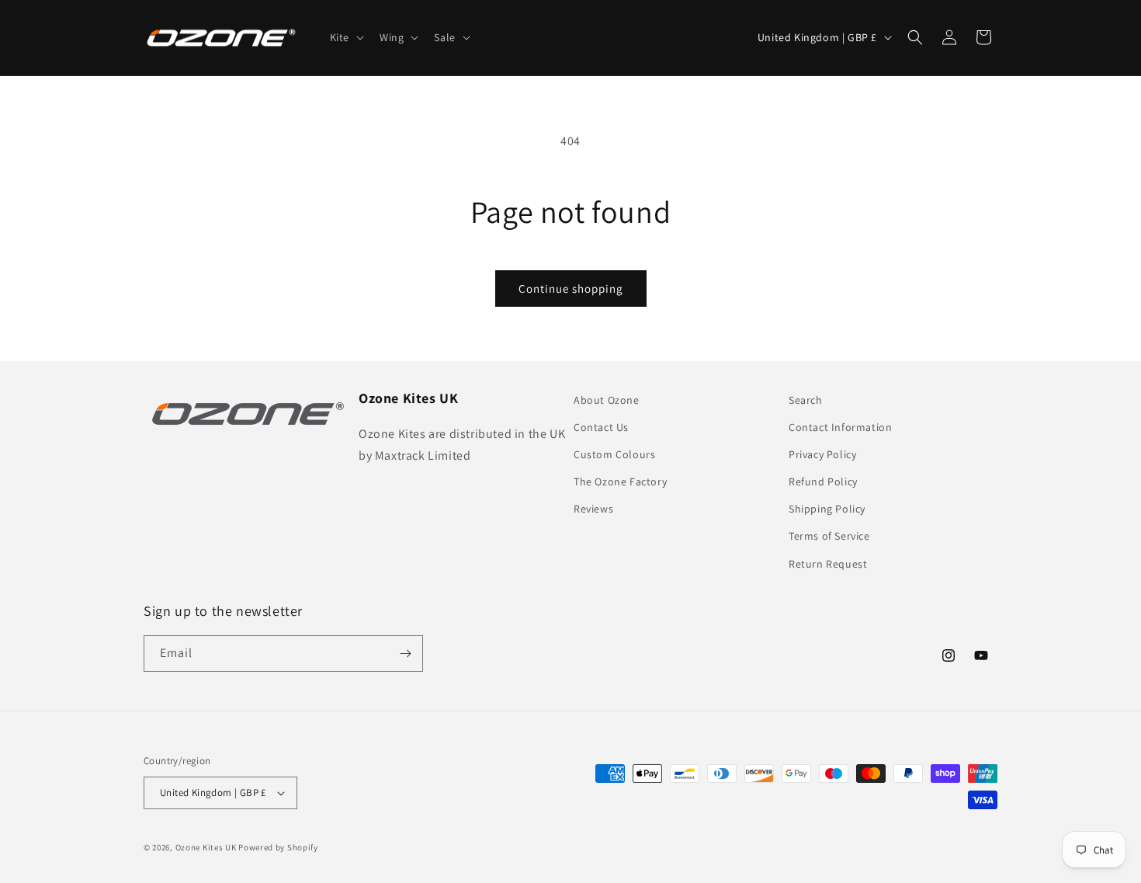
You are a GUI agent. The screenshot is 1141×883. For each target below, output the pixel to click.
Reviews (593, 509)
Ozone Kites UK (206, 847)
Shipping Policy (827, 509)
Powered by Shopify (278, 847)
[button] (345, 37)
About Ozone (607, 400)
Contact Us (601, 427)
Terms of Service (829, 537)
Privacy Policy (822, 455)
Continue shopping (570, 288)
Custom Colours (614, 455)
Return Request (828, 564)
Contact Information (840, 427)
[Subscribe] (405, 653)
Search (806, 400)
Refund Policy (823, 482)
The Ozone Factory (620, 482)
